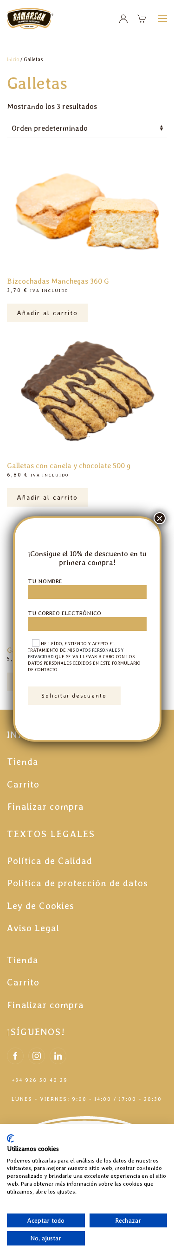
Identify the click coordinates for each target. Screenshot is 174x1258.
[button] (162, 18)
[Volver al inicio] (31, 18)
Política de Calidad (49, 860)
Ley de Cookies (40, 905)
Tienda (23, 761)
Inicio (13, 60)
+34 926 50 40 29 (40, 1080)
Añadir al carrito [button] (47, 313)
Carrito (23, 784)
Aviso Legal (33, 928)
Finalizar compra (45, 806)
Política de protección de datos (77, 883)
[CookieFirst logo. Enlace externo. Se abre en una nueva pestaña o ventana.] (10, 1138)
